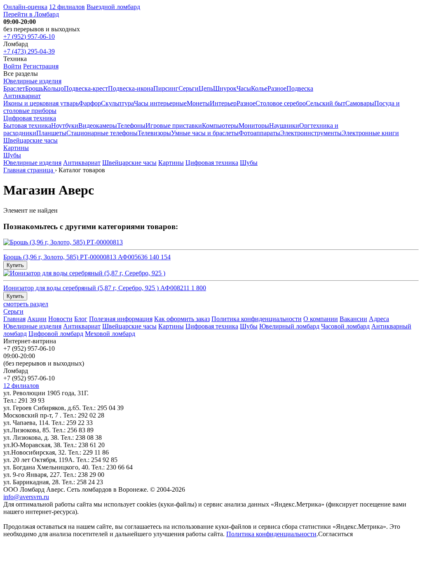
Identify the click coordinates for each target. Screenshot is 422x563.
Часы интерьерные (160, 103)
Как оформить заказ (182, 318)
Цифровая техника (29, 118)
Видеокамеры (97, 125)
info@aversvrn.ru (26, 496)
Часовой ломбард (345, 326)
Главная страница (29, 170)
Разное (276, 88)
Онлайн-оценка (25, 6)
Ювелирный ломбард (289, 326)
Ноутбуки (64, 125)
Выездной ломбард (113, 6)
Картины (16, 147)
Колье (259, 88)
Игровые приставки (173, 125)
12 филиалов (67, 6)
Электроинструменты (311, 132)
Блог (80, 318)
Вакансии (353, 318)
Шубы (12, 155)
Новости (60, 318)
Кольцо (53, 88)
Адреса (379, 318)
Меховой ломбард (110, 333)
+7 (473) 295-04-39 (29, 51)
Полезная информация (120, 318)
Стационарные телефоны (102, 132)
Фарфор (90, 103)
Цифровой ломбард (55, 333)
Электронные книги (370, 132)
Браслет (14, 88)
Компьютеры (220, 125)
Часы (244, 88)
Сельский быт (325, 103)
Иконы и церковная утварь (41, 103)
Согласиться (335, 533)
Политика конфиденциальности (256, 318)
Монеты (198, 103)
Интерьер (223, 103)
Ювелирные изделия (32, 80)
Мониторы (254, 125)
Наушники (284, 125)
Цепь (206, 88)
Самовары (359, 103)
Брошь (34, 88)
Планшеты (51, 132)
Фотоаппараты (259, 132)
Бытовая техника (27, 125)
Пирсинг (165, 88)
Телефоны (131, 125)
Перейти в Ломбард (31, 14)
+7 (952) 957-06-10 (29, 36)
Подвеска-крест (86, 88)
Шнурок (225, 88)
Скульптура (117, 103)
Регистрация (41, 66)
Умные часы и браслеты (205, 132)
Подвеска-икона (130, 88)
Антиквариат (22, 95)
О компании (320, 318)
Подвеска (299, 88)
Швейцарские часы (30, 140)
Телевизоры (154, 132)
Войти (12, 66)
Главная (14, 318)
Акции (37, 318)
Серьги (188, 88)
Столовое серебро (281, 103)
